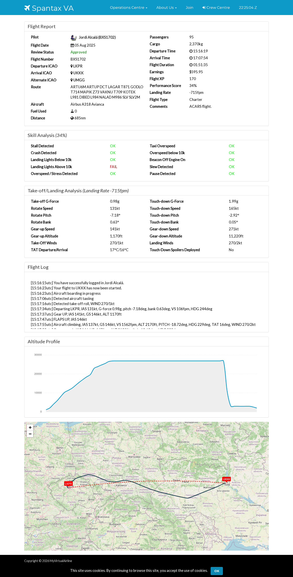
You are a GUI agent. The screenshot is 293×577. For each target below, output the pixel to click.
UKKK (78, 73)
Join (189, 7)
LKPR (77, 66)
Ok (216, 571)
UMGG (79, 80)
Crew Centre (218, 7)
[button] (129, 7)
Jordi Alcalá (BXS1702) (97, 37)
